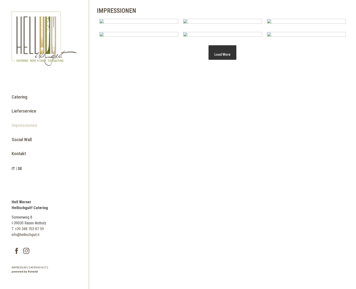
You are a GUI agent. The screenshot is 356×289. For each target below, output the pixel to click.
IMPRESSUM (19, 267)
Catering (19, 97)
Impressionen (24, 125)
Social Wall (22, 139)
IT (13, 168)
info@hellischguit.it (25, 234)
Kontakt (19, 153)
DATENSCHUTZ (38, 267)
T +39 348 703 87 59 (28, 229)
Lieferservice (24, 111)
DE (20, 168)
